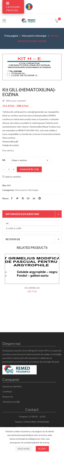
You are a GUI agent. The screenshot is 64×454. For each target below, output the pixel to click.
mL (3, 160)
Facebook (11, 198)
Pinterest (23, 198)
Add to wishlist (13, 176)
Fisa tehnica (8, 150)
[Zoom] (8, 74)
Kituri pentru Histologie (34, 35)
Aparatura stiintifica (12, 386)
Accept (42, 449)
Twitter (17, 198)
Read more (24, 449)
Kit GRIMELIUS (32, 287)
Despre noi (7, 396)
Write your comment (16, 100)
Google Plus (28, 198)
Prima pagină (11, 35)
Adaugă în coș (29, 169)
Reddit (39, 198)
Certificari (7, 391)
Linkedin (34, 198)
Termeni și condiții (11, 401)
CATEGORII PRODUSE (13, 9)
